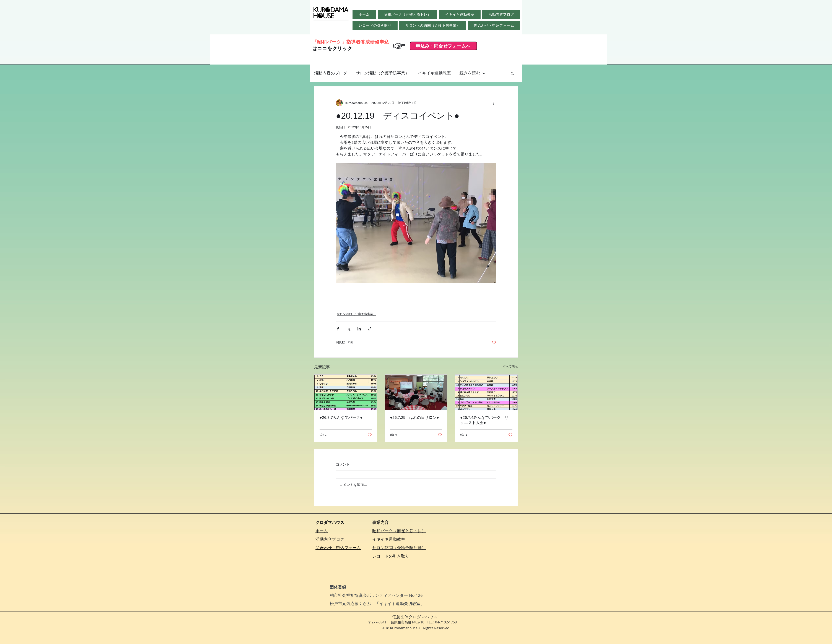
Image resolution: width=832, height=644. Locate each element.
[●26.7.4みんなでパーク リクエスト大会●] (486, 392)
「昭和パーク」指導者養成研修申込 (350, 42)
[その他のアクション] (493, 102)
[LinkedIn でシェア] (359, 329)
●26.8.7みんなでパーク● (341, 417)
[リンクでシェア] (370, 329)
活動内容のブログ (330, 73)
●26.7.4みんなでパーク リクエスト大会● (484, 420)
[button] (512, 73)
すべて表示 (510, 366)
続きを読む (470, 73)
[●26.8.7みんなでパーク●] (345, 392)
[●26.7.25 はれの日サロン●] (416, 392)
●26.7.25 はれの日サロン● (414, 417)
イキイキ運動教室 (434, 73)
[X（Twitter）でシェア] (348, 329)
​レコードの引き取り (390, 556)
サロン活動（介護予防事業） (382, 73)
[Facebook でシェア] (338, 329)
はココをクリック (332, 48)
